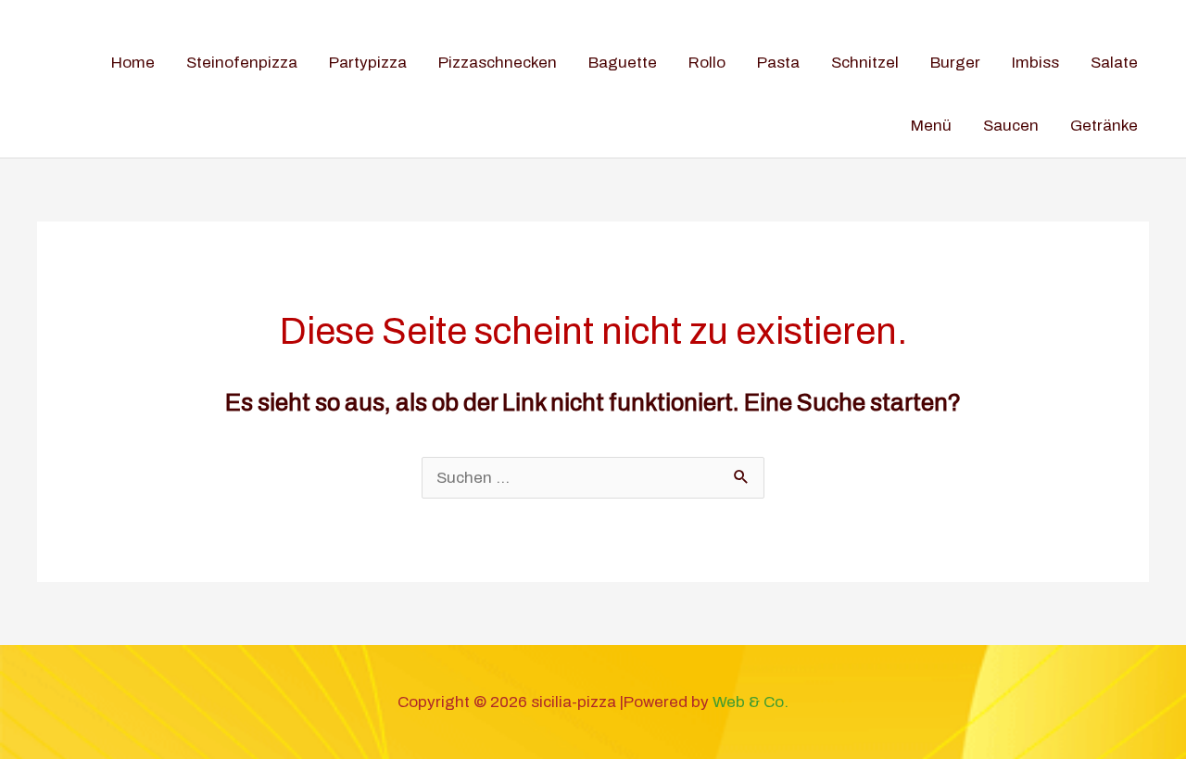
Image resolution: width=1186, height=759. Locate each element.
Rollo (706, 62)
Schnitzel (865, 62)
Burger (955, 62)
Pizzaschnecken (497, 62)
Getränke (1104, 125)
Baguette (622, 62)
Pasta (778, 62)
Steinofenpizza (241, 62)
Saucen (1011, 125)
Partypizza (368, 62)
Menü (931, 125)
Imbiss (1035, 62)
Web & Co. (751, 702)
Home (133, 62)
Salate (1114, 62)
